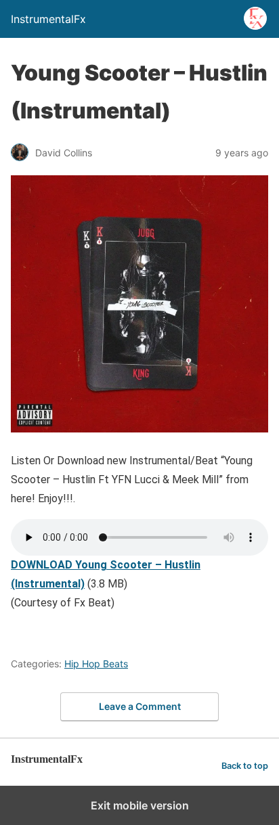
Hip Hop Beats (96, 663)
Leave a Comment (140, 706)
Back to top (244, 766)
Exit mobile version (140, 805)
